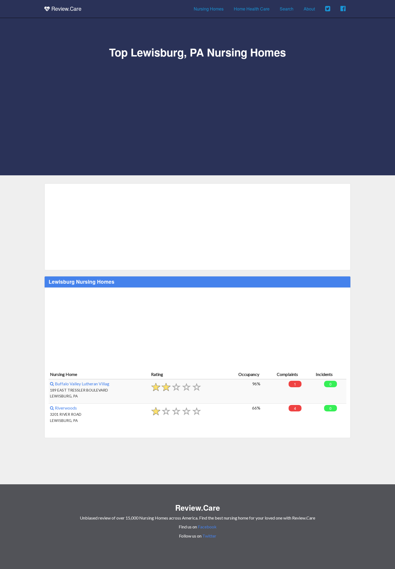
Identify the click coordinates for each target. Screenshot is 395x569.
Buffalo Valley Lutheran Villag (81, 383)
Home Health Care (252, 9)
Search (286, 9)
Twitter (209, 535)
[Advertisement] (197, 98)
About (309, 9)
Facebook (207, 526)
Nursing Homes (209, 9)
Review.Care (65, 8)
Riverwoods (65, 407)
